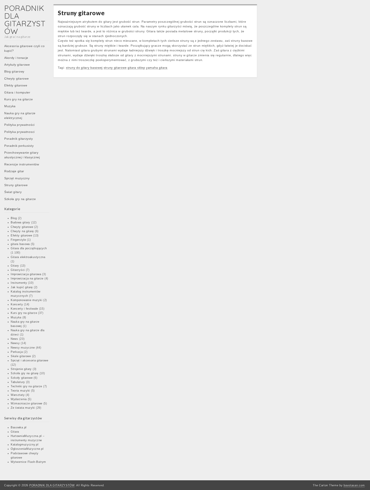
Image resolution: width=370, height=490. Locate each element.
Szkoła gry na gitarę (25, 373)
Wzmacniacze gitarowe (26, 403)
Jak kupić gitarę (22, 287)
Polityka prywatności (19, 124)
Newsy (15, 343)
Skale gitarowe (21, 356)
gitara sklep (136, 67)
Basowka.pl (19, 427)
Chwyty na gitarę (22, 231)
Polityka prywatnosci (19, 132)
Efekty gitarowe (15, 85)
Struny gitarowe (16, 185)
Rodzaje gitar (14, 171)
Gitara (15, 431)
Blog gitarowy (14, 71)
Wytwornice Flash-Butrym (28, 461)
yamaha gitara (156, 67)
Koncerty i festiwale (24, 308)
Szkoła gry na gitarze (20, 199)
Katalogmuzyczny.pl (25, 444)
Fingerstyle (18, 239)
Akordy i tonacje (16, 57)
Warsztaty (18, 394)
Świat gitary (13, 192)
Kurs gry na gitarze (18, 99)
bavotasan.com (354, 485)
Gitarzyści (18, 270)
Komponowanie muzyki (26, 300)
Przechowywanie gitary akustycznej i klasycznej (22, 155)
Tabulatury (18, 382)
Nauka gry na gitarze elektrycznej (20, 115)
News (14, 338)
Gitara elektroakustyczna (28, 257)
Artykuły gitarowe (17, 64)
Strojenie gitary (21, 369)
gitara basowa (20, 244)
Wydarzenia (19, 399)
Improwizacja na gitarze (27, 278)
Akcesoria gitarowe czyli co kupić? (24, 48)
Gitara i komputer (17, 92)
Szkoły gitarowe (22, 377)
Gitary (15, 265)
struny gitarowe (115, 67)
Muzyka (10, 106)
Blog (14, 218)
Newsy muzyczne (23, 347)
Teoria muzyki (20, 390)
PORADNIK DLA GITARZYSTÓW (24, 19)
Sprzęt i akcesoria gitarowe (29, 360)
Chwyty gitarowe (16, 78)
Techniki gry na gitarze (26, 386)
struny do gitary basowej (84, 67)
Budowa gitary (20, 222)
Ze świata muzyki (23, 407)
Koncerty (17, 304)
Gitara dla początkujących (29, 248)
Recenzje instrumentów (21, 164)
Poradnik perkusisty (19, 145)
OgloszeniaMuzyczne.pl (27, 448)
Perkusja (17, 351)
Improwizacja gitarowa (26, 274)
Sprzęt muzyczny (17, 178)
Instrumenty (19, 282)
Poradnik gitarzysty (18, 138)
